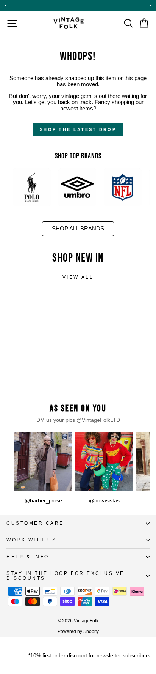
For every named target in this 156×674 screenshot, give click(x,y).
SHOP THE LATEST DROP (78, 129)
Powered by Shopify (78, 631)
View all (78, 277)
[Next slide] (150, 5)
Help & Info (27, 556)
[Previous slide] (5, 5)
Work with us (31, 539)
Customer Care (35, 523)
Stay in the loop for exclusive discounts (65, 576)
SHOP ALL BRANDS (78, 229)
